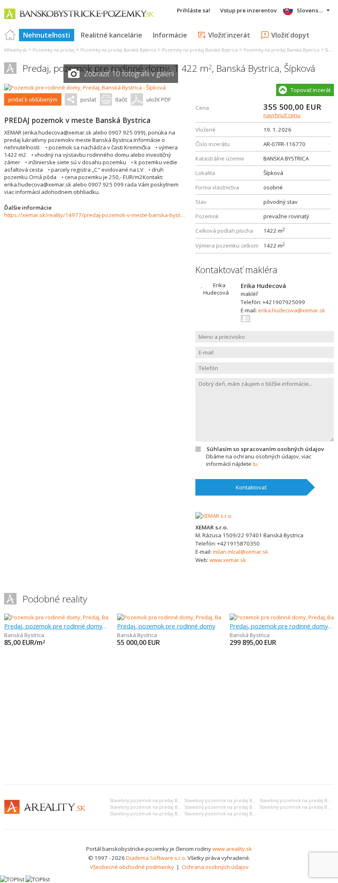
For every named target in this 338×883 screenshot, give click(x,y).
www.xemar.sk (227, 560)
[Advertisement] (169, 716)
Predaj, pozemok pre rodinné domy (166, 626)
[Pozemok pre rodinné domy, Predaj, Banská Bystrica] (69, 617)
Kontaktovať (251, 487)
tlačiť (121, 99)
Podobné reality (55, 599)
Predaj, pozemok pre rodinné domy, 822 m (282, 626)
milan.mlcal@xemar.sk (240, 551)
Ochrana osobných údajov (215, 867)
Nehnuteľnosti (46, 35)
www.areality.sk (232, 848)
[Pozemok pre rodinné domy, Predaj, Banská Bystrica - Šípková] (85, 87)
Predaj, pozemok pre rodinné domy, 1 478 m (56, 626)
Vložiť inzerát (229, 35)
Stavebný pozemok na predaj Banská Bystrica (158, 800)
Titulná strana (10, 35)
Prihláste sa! (193, 10)
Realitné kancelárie (111, 35)
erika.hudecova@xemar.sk (291, 310)
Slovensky (310, 10)
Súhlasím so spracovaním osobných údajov (265, 449)
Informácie (170, 35)
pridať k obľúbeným (32, 99)
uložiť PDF (158, 99)
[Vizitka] (246, 318)
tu (255, 463)
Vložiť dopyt (290, 35)
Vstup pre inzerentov (248, 10)
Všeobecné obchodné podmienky (132, 867)
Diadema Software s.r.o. (156, 858)
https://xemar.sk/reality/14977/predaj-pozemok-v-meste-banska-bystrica (96, 215)
